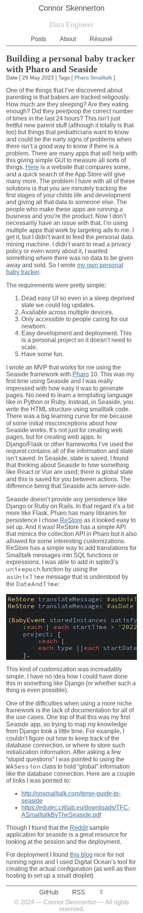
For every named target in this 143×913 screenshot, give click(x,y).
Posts (38, 39)
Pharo (81, 77)
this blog (81, 854)
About (68, 39)
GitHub (48, 892)
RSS (78, 892)
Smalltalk (101, 77)
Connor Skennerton (71, 8)
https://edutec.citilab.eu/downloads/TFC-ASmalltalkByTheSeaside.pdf (75, 811)
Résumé (101, 39)
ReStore (71, 520)
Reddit (79, 827)
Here (32, 167)
